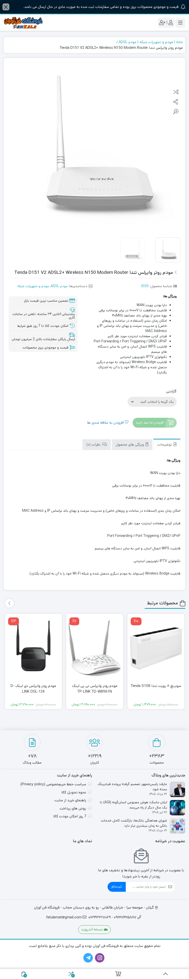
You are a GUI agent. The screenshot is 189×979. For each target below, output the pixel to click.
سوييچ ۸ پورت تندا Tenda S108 (156, 685)
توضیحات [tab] (165, 445)
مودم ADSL (127, 42)
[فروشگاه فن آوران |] (23, 23)
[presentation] (9, 603)
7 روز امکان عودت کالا (69, 816)
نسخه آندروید (92, 929)
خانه (179, 42)
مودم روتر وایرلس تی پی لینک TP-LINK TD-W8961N (94, 688)
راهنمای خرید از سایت (70, 800)
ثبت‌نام (116, 886)
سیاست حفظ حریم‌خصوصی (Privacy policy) (53, 784)
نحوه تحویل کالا (73, 792)
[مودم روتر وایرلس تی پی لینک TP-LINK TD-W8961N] (95, 648)
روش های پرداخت (73, 808)
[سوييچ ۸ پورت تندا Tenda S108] (156, 648)
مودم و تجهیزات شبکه (156, 42)
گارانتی (171, 391)
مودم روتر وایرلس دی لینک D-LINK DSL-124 (33, 688)
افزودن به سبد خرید (150, 422)
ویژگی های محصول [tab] (130, 445)
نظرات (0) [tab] (94, 445)
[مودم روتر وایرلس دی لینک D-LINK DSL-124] (33, 648)
